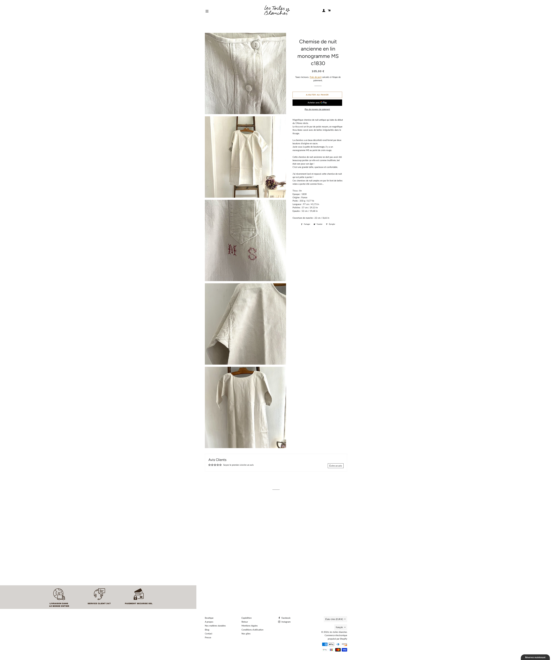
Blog (207, 629)
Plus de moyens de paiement (317, 109)
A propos (209, 621)
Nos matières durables (215, 625)
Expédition (246, 618)
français (339, 627)
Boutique (209, 618)
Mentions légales (249, 625)
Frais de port (315, 77)
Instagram (286, 621)
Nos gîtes (246, 633)
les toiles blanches (338, 632)
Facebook (286, 618)
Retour (244, 621)
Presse (208, 637)
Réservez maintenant (535, 657)
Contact (208, 633)
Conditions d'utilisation (252, 629)
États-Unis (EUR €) (334, 619)
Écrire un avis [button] (335, 465)
